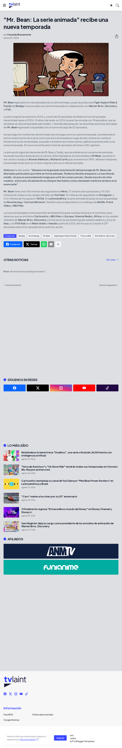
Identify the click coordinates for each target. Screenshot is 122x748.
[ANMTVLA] (61, 551)
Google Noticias (11, 719)
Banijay (22, 236)
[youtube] (84, 388)
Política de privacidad (42, 714)
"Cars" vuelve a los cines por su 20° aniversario (49, 496)
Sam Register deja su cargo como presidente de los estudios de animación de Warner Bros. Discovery (67, 525)
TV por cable (85, 236)
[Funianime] (61, 567)
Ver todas (110, 259)
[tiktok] (107, 388)
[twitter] (38, 388)
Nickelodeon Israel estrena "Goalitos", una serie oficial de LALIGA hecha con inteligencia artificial (66, 454)
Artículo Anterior (13, 285)
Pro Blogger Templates (83, 741)
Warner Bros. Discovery (105, 236)
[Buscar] (117, 5)
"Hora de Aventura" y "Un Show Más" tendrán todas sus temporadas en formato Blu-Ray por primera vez (69, 468)
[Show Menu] (4, 5)
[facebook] (15, 388)
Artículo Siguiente (107, 285)
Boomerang (34, 236)
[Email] (51, 244)
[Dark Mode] (111, 5)
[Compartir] (115, 36)
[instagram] (61, 388)
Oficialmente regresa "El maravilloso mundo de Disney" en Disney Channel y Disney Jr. (66, 511)
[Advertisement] (61, 417)
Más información (28, 739)
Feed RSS (8, 714)
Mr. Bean (46, 236)
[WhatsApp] (44, 244)
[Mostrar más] (58, 244)
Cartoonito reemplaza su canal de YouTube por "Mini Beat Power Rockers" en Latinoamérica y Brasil (67, 482)
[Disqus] (61, 332)
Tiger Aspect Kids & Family (65, 236)
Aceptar (60, 738)
